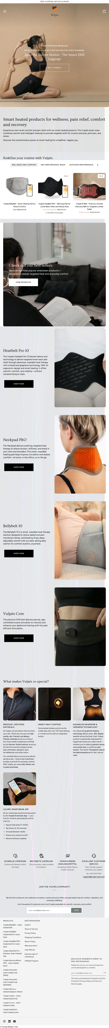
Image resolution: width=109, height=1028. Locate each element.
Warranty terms (31, 946)
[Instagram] (4, 1021)
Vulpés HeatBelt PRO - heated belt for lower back (12, 944)
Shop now (19, 384)
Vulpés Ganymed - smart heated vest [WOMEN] (10, 982)
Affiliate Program (31, 961)
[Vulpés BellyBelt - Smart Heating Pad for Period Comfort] (19, 186)
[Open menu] (7, 11)
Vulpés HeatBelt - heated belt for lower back (11, 934)
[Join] (103, 973)
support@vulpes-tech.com (94, 877)
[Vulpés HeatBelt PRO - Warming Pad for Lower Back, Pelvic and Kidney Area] (80, 368)
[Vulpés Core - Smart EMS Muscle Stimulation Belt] (80, 626)
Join (76, 910)
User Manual (30, 950)
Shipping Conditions (33, 937)
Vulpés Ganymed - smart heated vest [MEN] (10, 972)
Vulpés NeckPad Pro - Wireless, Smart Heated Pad (12, 953)
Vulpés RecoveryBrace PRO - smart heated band (12, 963)
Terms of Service (31, 929)
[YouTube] (14, 1021)
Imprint (28, 925)
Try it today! (54, 68)
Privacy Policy (85, 981)
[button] (56, 920)
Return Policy (30, 941)
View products (23, 282)
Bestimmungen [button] (32, 921)
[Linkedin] (9, 1021)
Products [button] (8, 921)
